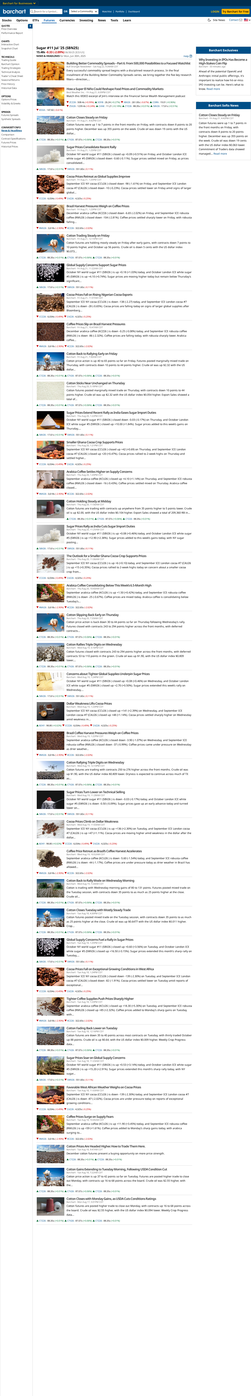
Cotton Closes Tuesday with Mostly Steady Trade (99, 910)
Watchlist (107, 11)
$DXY (42, 725)
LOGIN (215, 11)
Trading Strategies (10, 68)
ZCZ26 (72, 102)
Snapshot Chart (9, 48)
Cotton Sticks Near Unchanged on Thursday (96, 383)
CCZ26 (42, 198)
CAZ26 (70, 198)
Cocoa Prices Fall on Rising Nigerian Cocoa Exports (99, 294)
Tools (114, 20)
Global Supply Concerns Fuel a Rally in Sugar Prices (100, 939)
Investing (86, 20)
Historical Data (9, 88)
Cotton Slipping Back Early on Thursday (93, 615)
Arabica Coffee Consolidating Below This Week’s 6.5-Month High (109, 585)
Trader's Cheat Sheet (12, 76)
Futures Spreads (10, 115)
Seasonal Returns (10, 80)
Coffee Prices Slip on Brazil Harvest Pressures (96, 324)
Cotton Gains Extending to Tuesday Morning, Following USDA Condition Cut (117, 1169)
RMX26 (42, 228)
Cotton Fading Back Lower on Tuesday (92, 1028)
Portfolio (120, 11)
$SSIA (42, 110)
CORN (156, 102)
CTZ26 (128, 106)
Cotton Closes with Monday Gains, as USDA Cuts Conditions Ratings (111, 1199)
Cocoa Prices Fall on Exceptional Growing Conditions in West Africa (110, 969)
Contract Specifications (13, 138)
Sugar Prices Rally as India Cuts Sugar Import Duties (101, 526)
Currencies (67, 20)
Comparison (7, 134)
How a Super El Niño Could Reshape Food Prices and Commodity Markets (115, 89)
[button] (247, 20)
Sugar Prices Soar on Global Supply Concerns (96, 1058)
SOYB (100, 102)
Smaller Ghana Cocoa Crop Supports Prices (95, 442)
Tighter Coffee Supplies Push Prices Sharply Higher (100, 999)
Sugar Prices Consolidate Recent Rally (91, 147)
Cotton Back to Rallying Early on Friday (92, 354)
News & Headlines (11, 130)
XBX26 (127, 102)
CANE (102, 106)
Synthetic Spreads (10, 119)
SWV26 (70, 169)
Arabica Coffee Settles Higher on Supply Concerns (99, 471)
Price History (8, 84)
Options (22, 20)
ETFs (36, 20)
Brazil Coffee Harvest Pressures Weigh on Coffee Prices (102, 733)
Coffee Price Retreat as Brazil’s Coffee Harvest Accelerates (104, 851)
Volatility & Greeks (10, 103)
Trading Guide (8, 60)
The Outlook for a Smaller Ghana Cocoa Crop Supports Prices (106, 556)
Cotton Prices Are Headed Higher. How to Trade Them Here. (106, 1146)
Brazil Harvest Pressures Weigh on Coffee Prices (98, 206)
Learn (127, 20)
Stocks (7, 20)
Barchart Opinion (10, 64)
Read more (213, 89)
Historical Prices (9, 146)
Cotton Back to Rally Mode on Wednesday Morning (100, 880)
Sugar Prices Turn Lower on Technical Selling (96, 792)
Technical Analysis (10, 72)
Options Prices (9, 99)
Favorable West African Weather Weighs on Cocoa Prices (104, 1087)
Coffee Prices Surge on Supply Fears (90, 1116)
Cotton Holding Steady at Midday (89, 501)
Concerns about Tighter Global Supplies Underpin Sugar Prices (108, 674)
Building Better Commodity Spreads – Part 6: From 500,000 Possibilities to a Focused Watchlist (128, 63)
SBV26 (156, 106)
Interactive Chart (10, 44)
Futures (49, 20)
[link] (188, 56)
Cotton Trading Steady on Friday (88, 235)
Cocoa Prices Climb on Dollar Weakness (92, 821)
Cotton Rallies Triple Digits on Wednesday (94, 644)
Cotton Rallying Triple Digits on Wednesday (95, 762)
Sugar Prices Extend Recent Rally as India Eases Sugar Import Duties (111, 412)
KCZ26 (70, 228)
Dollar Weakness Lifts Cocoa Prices (89, 703)
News (102, 20)
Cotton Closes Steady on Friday (87, 117)
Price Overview (9, 29)
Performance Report (12, 33)
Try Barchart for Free (236, 11)
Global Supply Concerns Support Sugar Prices (96, 265)
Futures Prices (8, 142)
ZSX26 (72, 106)
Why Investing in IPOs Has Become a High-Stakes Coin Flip (223, 61)
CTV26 (70, 139)
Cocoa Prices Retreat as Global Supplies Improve (98, 176)
